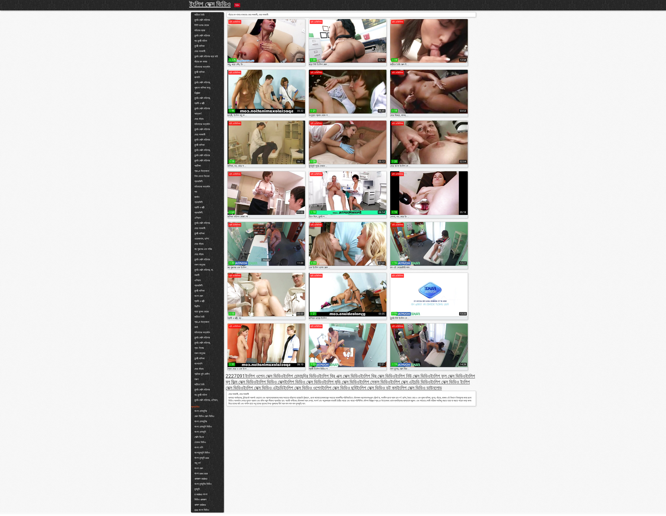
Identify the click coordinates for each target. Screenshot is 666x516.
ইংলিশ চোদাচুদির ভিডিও (301, 376)
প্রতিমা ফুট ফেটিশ (202, 374)
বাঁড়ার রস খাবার (200, 61)
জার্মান (196, 197)
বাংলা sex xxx (201, 473)
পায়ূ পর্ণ (197, 463)
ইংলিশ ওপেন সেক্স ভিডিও (264, 376)
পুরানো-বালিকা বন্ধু (202, 87)
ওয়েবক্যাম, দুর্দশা (201, 238)
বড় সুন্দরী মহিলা (200, 40)
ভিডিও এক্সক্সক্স (200, 499)
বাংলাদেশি (198, 363)
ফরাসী (196, 275)
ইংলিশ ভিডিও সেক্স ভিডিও (304, 382)
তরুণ (196, 379)
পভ (195, 191)
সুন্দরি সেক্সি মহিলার (202, 20)
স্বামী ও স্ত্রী (199, 103)
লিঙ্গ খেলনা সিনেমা (202, 176)
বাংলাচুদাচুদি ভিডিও (202, 452)
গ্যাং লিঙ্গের (199, 348)
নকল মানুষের (199, 264)
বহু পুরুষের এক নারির (203, 249)
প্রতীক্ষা (197, 165)
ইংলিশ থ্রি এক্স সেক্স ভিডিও (339, 376)
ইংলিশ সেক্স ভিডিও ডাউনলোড (419, 388)
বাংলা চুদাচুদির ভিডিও (203, 483)
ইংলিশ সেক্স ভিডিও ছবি (339, 388)
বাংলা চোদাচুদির (200, 411)
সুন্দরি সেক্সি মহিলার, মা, (203, 269)
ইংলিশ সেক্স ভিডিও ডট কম (376, 388)
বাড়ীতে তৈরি (199, 14)
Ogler (197, 92)
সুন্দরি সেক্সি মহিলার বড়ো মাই (206, 56)
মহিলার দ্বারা (199, 30)
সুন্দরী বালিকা (199, 46)
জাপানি (197, 77)
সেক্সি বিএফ (199, 437)
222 (230, 376)
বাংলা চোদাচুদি (200, 431)
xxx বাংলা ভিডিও (201, 509)
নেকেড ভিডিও (200, 442)
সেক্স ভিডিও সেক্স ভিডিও (204, 416)
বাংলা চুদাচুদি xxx (201, 457)
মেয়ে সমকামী (199, 51)
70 (237, 376)
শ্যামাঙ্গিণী (198, 181)
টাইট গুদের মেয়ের (201, 25)
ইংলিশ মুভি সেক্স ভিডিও (341, 382)
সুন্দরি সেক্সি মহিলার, (202, 82)
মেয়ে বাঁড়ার (198, 118)
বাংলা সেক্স (198, 295)
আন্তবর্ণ (197, 113)
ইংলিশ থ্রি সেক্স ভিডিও (377, 376)
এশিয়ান (197, 217)
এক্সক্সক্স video (200, 478)
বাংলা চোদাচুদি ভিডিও (203, 426)
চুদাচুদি (197, 489)
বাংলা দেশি (198, 447)
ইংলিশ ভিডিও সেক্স (270, 382)
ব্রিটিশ (197, 306)
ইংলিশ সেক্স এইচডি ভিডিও (410, 382)
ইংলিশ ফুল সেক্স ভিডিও (447, 376)
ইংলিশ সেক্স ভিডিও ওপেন (302, 388)
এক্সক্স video (200, 504)
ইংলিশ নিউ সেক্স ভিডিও (412, 376)
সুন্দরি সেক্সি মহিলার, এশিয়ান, (206, 400)
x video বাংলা (200, 494)
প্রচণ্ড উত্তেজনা (201, 171)
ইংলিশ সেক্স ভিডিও (210, 4)
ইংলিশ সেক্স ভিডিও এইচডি (263, 388)
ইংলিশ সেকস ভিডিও (374, 382)
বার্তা (196, 327)
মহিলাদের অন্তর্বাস (202, 66)
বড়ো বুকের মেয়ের (201, 311)
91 (242, 376)
